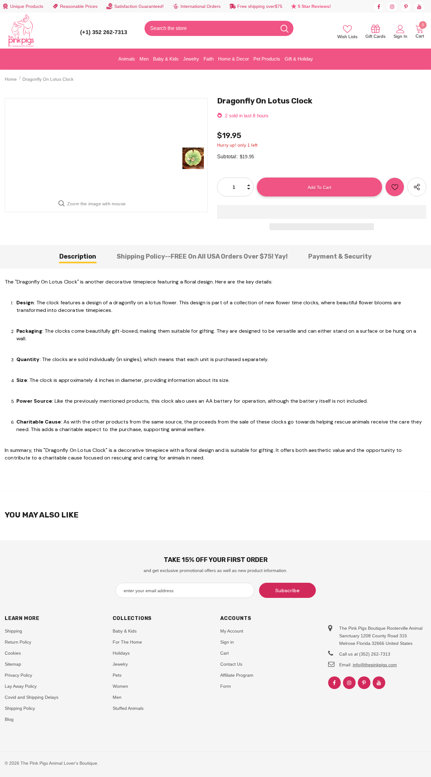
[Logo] (21, 31)
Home (11, 79)
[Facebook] (378, 6)
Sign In (400, 36)
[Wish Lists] (394, 187)
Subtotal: (227, 156)
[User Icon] (400, 28)
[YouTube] (419, 6)
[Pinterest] (405, 6)
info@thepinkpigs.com (375, 664)
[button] (321, 212)
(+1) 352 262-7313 (103, 32)
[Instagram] (392, 6)
